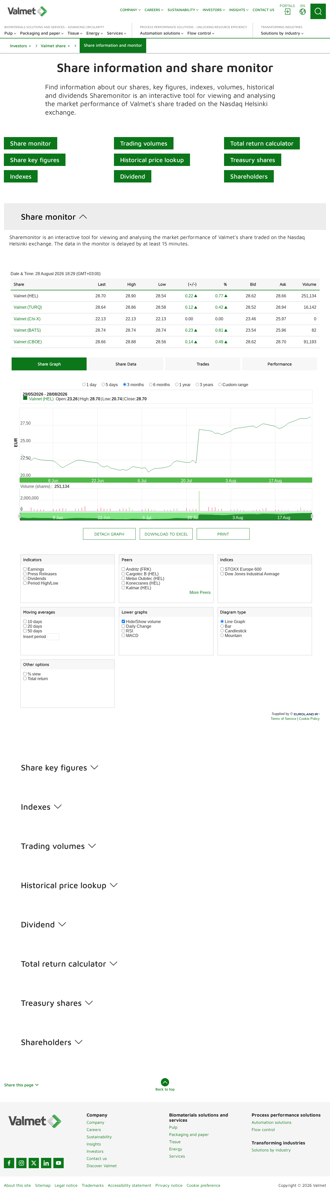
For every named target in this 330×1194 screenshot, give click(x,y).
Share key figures (34, 159)
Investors (95, 1151)
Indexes (20, 176)
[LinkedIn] (46, 1163)
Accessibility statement (129, 1185)
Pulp (173, 1127)
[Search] (318, 11)
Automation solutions (271, 1122)
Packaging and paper (189, 1134)
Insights (94, 1144)
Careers (94, 1129)
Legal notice (66, 1185)
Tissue (175, 1141)
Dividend (132, 176)
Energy (175, 1149)
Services (177, 1156)
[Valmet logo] (27, 11)
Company (95, 1122)
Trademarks (93, 1185)
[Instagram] (21, 1163)
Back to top (165, 1089)
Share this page (19, 1084)
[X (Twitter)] (34, 1163)
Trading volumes (143, 143)
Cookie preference (203, 1185)
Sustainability (99, 1136)
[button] (20, 45)
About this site (17, 1185)
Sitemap (43, 1185)
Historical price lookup (152, 159)
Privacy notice (169, 1185)
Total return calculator (262, 143)
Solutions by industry (271, 1150)
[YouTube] (58, 1163)
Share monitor (30, 143)
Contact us (97, 1158)
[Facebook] (9, 1163)
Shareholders (249, 176)
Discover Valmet (102, 1165)
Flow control (263, 1129)
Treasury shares (252, 159)
